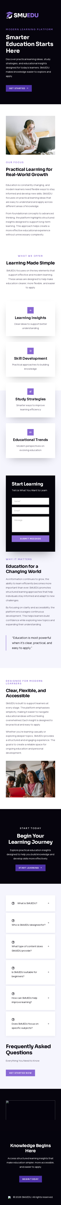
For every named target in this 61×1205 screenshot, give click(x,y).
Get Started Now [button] (20, 1073)
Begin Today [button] (30, 1179)
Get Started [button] (17, 88)
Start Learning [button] (29, 868)
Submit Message (30, 538)
